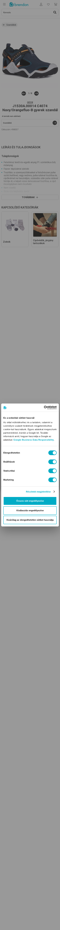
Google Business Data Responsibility (33, 440)
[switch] (52, 461)
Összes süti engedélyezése (30, 501)
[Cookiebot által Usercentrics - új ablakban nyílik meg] (44, 407)
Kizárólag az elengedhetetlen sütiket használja (30, 520)
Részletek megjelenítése (38, 491)
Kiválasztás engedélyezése (30, 510)
